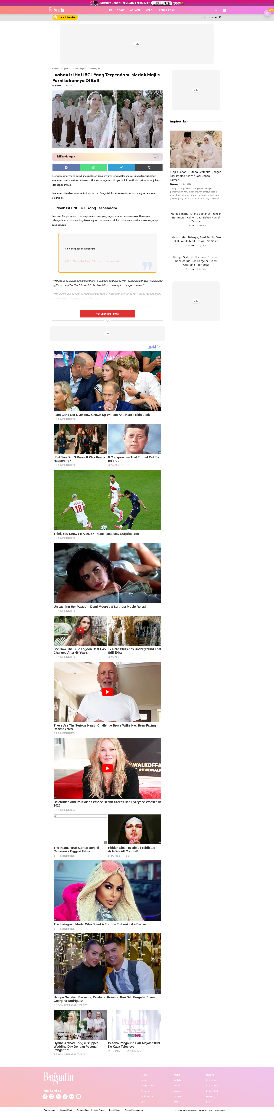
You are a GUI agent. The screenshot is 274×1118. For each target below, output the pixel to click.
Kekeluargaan (80, 68)
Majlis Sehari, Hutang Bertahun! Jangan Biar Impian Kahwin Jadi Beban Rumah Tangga (196, 217)
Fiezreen (174, 184)
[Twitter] (209, 17)
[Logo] (56, 10)
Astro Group (221, 1110)
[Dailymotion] (220, 17)
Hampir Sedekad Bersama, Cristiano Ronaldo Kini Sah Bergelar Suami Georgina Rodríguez (196, 260)
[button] (216, 10)
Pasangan (95, 68)
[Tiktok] (213, 17)
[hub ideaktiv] (224, 8)
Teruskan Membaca (107, 314)
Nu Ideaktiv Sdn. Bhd (197, 1110)
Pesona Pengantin (61, 68)
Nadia (58, 85)
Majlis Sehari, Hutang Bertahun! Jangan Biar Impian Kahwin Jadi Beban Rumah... (195, 175)
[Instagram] (205, 17)
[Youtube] (216, 17)
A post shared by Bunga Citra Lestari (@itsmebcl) (92, 261)
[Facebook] (202, 17)
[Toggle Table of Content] (154, 157)
